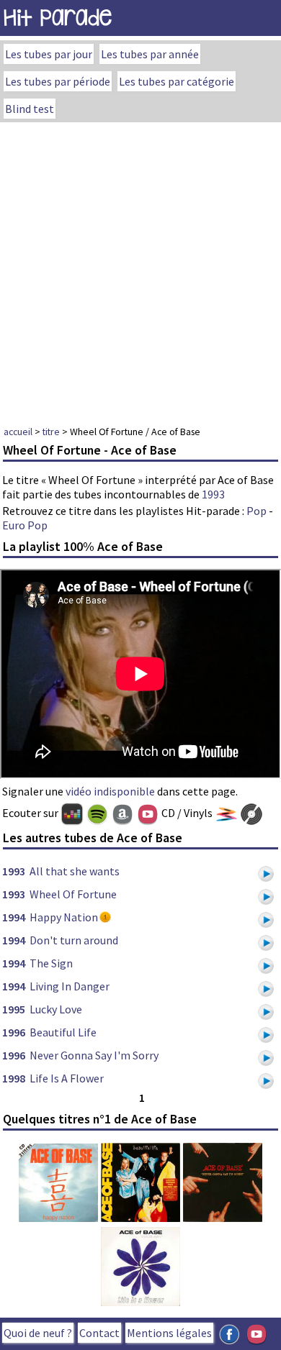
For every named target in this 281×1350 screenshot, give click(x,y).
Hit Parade (58, 17)
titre (51, 431)
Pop (256, 510)
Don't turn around (74, 940)
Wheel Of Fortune (73, 894)
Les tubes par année (150, 54)
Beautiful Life (63, 1032)
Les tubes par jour (48, 54)
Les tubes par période (57, 81)
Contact (99, 1333)
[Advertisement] (140, 269)
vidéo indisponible (110, 791)
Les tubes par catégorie (176, 81)
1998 (13, 1078)
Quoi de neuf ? (38, 1333)
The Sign (51, 963)
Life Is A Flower (67, 1078)
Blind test (29, 108)
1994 (13, 917)
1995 (13, 1009)
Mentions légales (169, 1333)
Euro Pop (25, 525)
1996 (13, 1032)
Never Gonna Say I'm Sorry (94, 1055)
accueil (18, 431)
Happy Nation (64, 917)
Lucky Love (56, 1009)
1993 (213, 494)
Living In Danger (70, 986)
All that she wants (75, 871)
